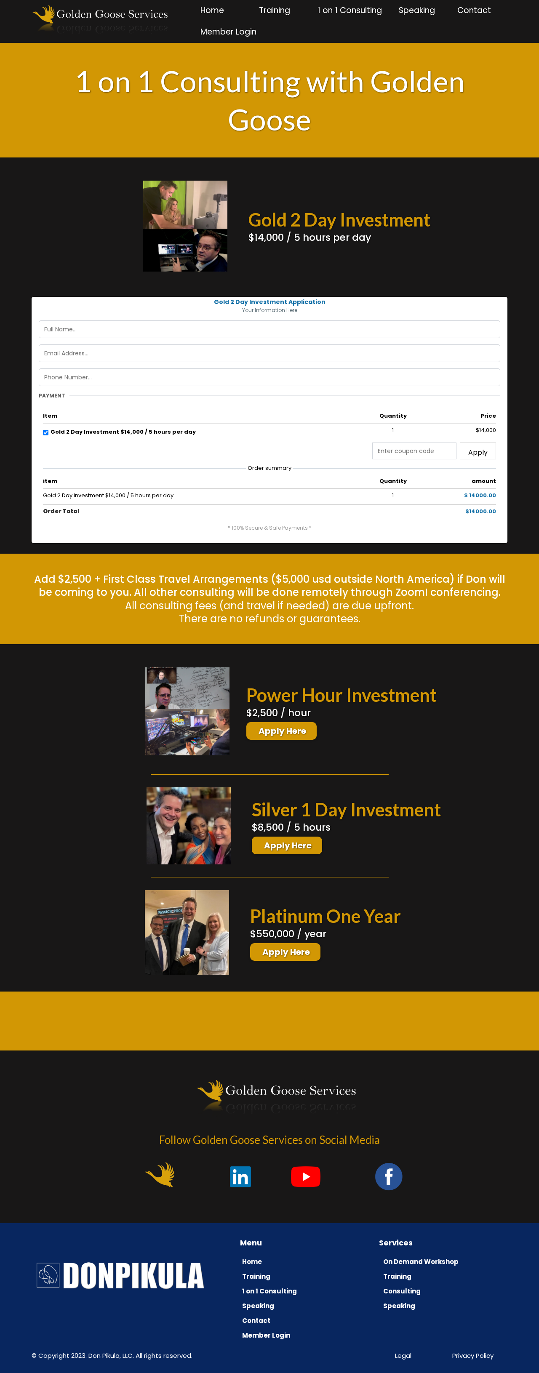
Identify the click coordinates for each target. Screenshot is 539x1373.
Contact (474, 10)
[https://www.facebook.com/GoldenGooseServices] (389, 1176)
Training (274, 10)
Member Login (228, 31)
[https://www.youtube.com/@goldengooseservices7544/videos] (159, 1174)
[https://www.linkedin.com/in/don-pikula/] (240, 1176)
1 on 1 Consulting (350, 10)
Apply (478, 452)
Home (212, 10)
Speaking (417, 10)
